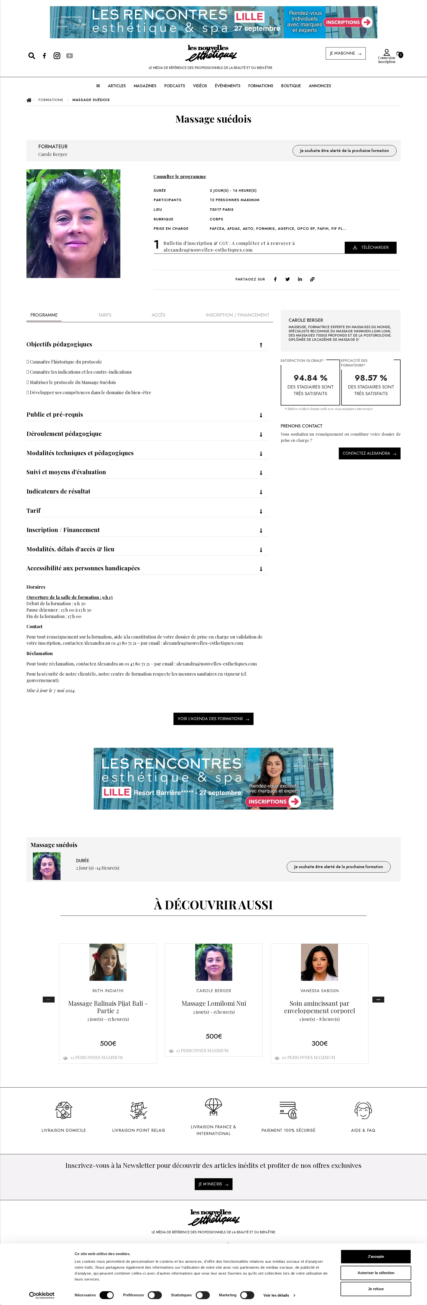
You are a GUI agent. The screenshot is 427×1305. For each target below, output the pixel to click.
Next (378, 1000)
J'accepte (376, 1256)
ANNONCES (320, 86)
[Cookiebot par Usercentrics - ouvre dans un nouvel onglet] (42, 1295)
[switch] (155, 1295)
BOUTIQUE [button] (291, 86)
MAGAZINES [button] (145, 86)
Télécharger (375, 247)
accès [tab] (158, 315)
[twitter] (287, 279)
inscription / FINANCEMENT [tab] (237, 315)
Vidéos (200, 86)
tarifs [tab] (104, 315)
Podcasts (174, 86)
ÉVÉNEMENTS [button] (227, 86)
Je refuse (376, 1289)
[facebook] (275, 279)
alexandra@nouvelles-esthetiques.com (208, 250)
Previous (49, 1000)
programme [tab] (44, 315)
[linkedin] (300, 279)
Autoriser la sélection (376, 1273)
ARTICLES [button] (117, 86)
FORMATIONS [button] (260, 86)
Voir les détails (276, 1295)
